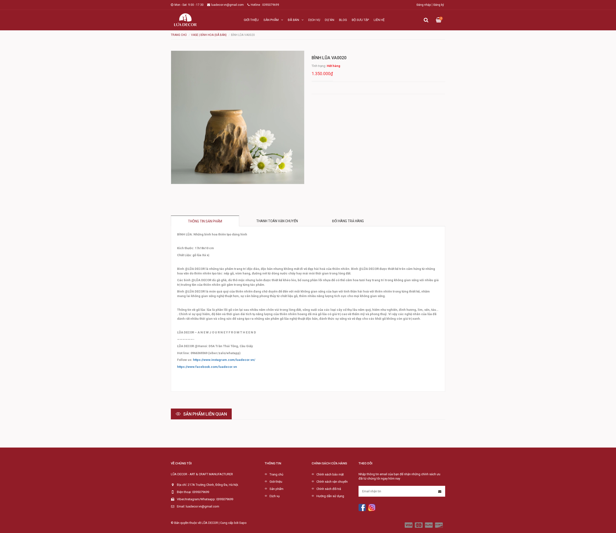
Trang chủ (276, 474)
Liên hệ (379, 20)
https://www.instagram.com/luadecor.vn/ (224, 360)
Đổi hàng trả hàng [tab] (348, 221)
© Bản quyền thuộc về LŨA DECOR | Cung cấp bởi (205, 523)
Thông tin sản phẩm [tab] (205, 221)
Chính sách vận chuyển (332, 481)
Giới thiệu (251, 20)
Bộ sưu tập (360, 20)
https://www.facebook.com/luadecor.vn (207, 367)
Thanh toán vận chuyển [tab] (277, 221)
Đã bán (293, 20)
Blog (343, 20)
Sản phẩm (271, 20)
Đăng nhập (424, 4)
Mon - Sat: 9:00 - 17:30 (189, 4)
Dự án (329, 20)
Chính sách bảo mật (330, 474)
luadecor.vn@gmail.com (227, 4)
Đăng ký (438, 4)
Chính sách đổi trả (328, 489)
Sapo (243, 523)
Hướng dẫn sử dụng (330, 496)
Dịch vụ (314, 20)
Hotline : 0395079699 (265, 4)
